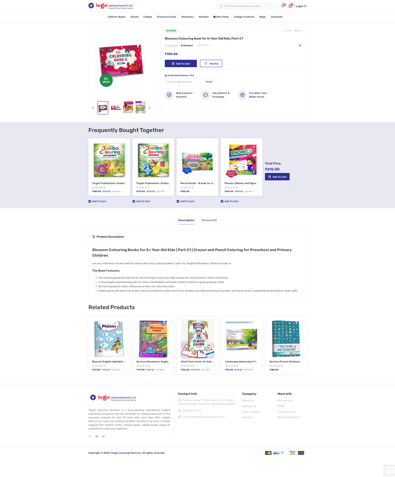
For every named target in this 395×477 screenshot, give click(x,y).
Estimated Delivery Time (181, 75)
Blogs (262, 16)
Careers (247, 417)
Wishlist (214, 63)
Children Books (117, 16)
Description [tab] (186, 220)
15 (200, 410)
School (134, 16)
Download (277, 16)
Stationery (187, 16)
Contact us (249, 406)
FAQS (281, 406)
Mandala (204, 16)
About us (248, 400)
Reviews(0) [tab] (209, 220)
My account (285, 400)
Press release (250, 411)
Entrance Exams (166, 16)
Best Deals (222, 16)
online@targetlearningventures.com (204, 416)
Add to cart (183, 63)
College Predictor (244, 16)
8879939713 (190, 410)
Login (299, 6)
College (147, 16)
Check (209, 81)
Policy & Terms (287, 411)
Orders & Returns (289, 417)
